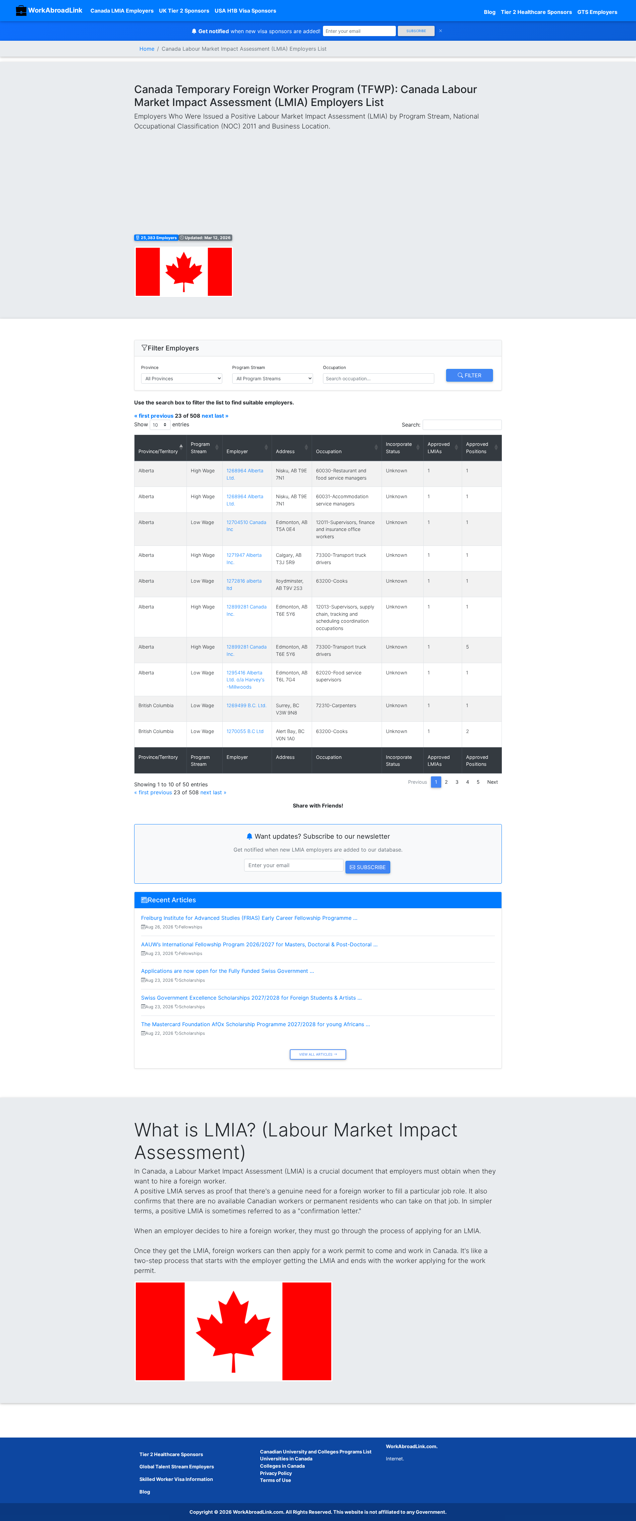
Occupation (334, 367)
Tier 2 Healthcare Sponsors (536, 12)
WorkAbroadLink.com (258, 1512)
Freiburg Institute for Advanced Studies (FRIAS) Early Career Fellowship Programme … (249, 918)
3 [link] (456, 782)
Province (149, 367)
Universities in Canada (286, 1458)
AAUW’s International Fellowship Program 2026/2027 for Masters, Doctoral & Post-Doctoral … (259, 944)
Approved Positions (477, 447)
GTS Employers (597, 12)
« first (141, 415)
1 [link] (436, 782)
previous (162, 415)
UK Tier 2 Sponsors (184, 10)
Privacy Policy (276, 1473)
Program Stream (248, 367)
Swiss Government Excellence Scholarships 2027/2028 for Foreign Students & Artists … (251, 997)
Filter (472, 375)
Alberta (146, 470)
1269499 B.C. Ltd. (247, 705)
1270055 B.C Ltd (245, 731)
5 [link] (478, 782)
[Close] (441, 31)
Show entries (161, 424)
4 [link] (467, 782)
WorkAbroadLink (54, 10)
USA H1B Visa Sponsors (245, 10)
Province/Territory (158, 451)
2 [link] (446, 782)
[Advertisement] (318, 182)
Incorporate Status (399, 447)
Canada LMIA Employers (122, 10)
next (207, 415)
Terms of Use (275, 1480)
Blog (490, 12)
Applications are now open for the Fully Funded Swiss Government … (227, 971)
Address (285, 451)
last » (222, 415)
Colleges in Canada (282, 1466)
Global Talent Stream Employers (176, 1466)
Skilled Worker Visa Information (176, 1479)
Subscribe (416, 31)
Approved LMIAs (439, 447)
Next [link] (492, 782)
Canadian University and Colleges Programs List (316, 1451)
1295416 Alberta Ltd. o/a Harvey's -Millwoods (245, 680)
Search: (411, 424)
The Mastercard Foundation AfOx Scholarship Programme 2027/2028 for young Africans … (255, 1024)
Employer (237, 451)
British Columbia (156, 705)
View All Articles (316, 1054)
